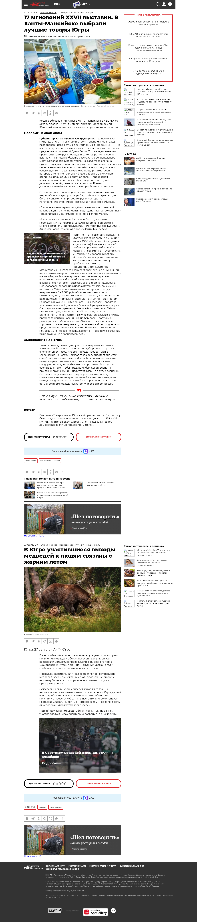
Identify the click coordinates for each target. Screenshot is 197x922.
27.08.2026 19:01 (31, 545)
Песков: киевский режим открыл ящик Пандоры (152, 200)
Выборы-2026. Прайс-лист (132, 866)
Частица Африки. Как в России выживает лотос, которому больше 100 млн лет (154, 91)
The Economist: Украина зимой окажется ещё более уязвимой (151, 169)
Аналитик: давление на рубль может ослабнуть (153, 180)
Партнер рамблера (72, 911)
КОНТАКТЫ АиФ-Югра (55, 866)
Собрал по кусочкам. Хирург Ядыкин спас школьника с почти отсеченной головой (155, 132)
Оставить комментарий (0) (98, 437)
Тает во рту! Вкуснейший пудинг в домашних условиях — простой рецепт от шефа (153, 573)
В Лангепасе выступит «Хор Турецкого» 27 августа (148, 72)
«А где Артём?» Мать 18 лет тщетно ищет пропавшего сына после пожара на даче (153, 552)
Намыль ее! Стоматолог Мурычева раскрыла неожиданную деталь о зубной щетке (153, 593)
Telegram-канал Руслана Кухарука (97, 106)
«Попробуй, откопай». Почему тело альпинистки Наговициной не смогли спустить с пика (154, 122)
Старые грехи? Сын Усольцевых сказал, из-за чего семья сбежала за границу (154, 112)
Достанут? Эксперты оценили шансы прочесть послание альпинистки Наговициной (155, 142)
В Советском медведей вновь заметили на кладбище (77, 755)
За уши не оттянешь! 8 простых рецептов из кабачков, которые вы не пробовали (155, 583)
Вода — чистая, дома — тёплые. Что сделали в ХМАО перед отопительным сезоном (148, 48)
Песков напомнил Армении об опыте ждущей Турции (154, 190)
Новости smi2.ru (34, 535)
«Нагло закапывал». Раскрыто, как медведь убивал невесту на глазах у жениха (154, 101)
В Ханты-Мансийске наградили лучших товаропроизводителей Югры (52, 495)
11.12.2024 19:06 (30, 12)
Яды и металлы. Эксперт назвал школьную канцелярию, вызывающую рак (152, 562)
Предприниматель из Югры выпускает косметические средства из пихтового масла (51, 485)
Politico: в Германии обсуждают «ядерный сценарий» (151, 159)
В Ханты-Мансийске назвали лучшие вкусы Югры (100, 484)
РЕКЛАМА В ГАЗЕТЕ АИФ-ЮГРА (102, 866)
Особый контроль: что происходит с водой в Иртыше (148, 23)
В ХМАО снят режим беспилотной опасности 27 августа (148, 35)
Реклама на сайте (77, 866)
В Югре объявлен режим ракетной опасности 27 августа (148, 60)
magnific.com (41, 634)
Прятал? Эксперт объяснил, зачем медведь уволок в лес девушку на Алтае (153, 603)
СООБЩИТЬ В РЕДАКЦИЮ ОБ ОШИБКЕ (62, 869)
